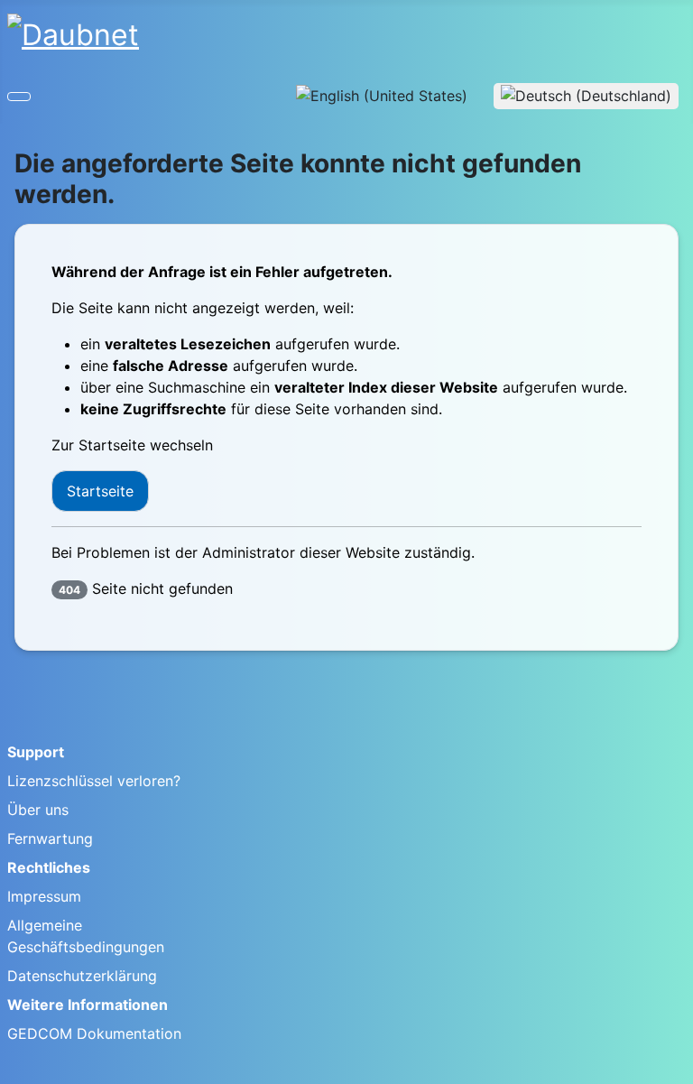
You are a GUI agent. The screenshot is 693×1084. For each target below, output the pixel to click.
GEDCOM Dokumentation (94, 1033)
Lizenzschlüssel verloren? (93, 781)
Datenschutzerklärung (82, 976)
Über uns (38, 810)
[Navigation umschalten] (19, 96)
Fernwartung (50, 838)
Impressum (44, 896)
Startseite (100, 491)
